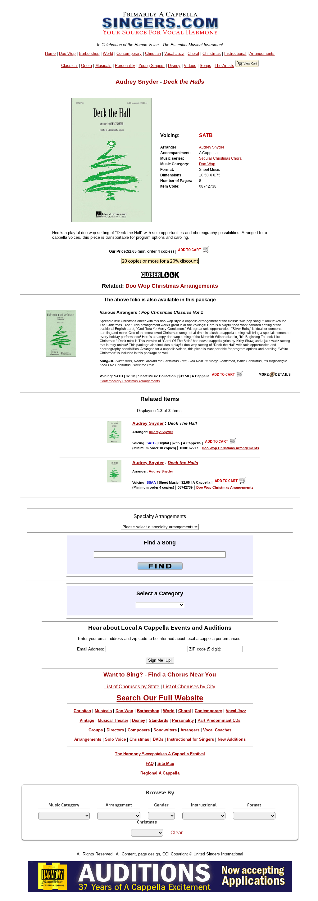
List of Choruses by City (189, 686)
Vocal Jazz (174, 53)
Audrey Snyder (137, 81)
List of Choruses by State (131, 686)
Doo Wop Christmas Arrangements (171, 286)
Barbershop (89, 53)
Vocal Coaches (217, 730)
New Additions (232, 739)
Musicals (103, 65)
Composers (139, 730)
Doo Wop (67, 53)
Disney (174, 65)
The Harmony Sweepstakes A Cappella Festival (160, 754)
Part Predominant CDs (219, 720)
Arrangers (189, 730)
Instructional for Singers (190, 739)
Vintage (87, 720)
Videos (190, 65)
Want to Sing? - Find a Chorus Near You (159, 674)
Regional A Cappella (159, 773)
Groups (96, 730)
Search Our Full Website (159, 698)
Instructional (235, 53)
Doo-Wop (207, 164)
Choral (193, 53)
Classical (69, 65)
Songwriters (165, 730)
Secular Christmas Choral (221, 158)
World (108, 53)
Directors (115, 730)
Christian (153, 53)
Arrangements (262, 53)
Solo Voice (115, 739)
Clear (176, 832)
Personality (125, 65)
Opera (86, 65)
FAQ (150, 763)
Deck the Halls (183, 81)
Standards (158, 720)
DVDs (158, 739)
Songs (205, 65)
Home (50, 53)
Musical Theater (113, 720)
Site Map (165, 763)
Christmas (211, 53)
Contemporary (129, 53)
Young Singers (152, 65)
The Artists (224, 65)
